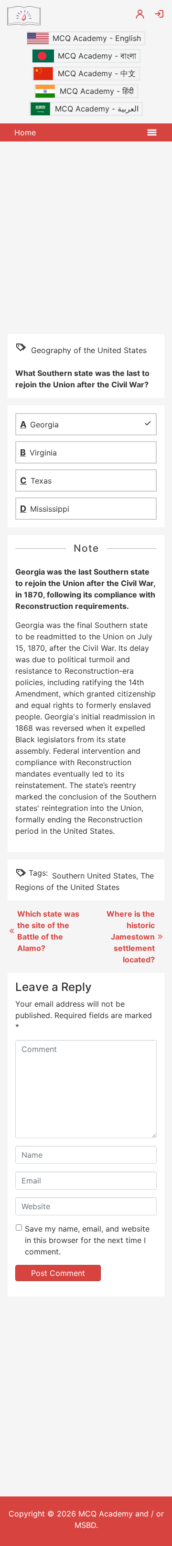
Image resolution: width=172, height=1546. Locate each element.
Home (25, 132)
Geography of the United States (89, 350)
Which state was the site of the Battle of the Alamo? (48, 931)
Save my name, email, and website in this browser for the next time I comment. (87, 1240)
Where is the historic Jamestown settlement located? (131, 936)
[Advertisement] (86, 237)
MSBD (85, 1525)
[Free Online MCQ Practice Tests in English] (63, 16)
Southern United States (94, 875)
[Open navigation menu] (152, 132)
